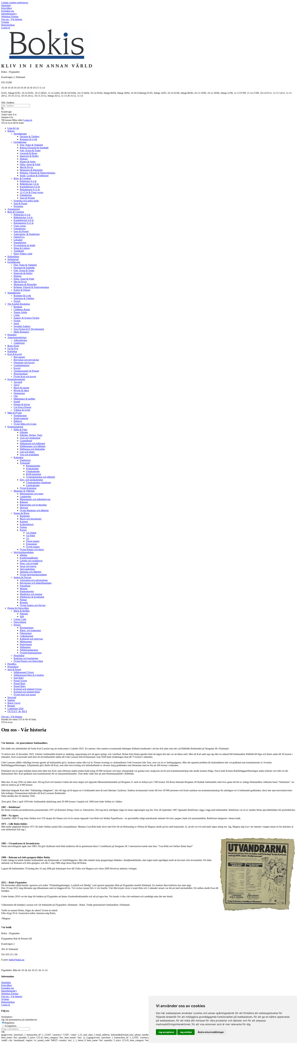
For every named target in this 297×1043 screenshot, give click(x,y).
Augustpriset (13, 209)
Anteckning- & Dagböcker (27, 234)
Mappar (23, 588)
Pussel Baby (20, 686)
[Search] (2, 109)
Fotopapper (31, 544)
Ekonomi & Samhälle (24, 267)
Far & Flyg (12, 348)
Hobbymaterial (21, 418)
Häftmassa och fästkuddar (32, 449)
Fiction (17, 320)
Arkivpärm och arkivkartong (34, 580)
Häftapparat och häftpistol (32, 443)
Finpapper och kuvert (24, 362)
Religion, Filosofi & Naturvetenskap (37, 172)
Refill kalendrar (33, 474)
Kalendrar (12, 351)
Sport (16, 323)
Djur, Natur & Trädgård (31, 145)
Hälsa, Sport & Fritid (30, 164)
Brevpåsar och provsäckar (26, 359)
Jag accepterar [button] (166, 1032)
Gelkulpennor (26, 636)
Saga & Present (27, 198)
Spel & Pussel (20, 203)
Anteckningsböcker (16, 337)
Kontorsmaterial (15, 426)
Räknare (24, 502)
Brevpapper (19, 357)
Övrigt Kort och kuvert (25, 376)
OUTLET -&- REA (17, 711)
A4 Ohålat (31, 532)
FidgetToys (19, 237)
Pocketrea (18, 206)
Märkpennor (26, 641)
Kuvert (17, 368)
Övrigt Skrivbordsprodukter (33, 574)
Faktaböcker (26, 195)
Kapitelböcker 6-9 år (30, 186)
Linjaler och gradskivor (31, 560)
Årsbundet (25, 463)
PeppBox (12, 664)
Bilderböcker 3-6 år (29, 184)
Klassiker (12, 334)
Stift (22, 616)
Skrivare (24, 507)
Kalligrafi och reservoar (31, 638)
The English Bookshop (18, 304)
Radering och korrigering (26, 658)
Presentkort (12, 666)
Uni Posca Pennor (22, 407)
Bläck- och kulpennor (30, 630)
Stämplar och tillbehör (30, 571)
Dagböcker (25, 460)
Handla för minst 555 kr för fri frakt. (19, 720)
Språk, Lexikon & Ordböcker (34, 175)
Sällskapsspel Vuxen (24, 672)
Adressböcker (20, 340)
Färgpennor (19, 393)
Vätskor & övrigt (22, 410)
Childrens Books (22, 309)
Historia (24, 159)
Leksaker (18, 239)
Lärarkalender (33, 485)
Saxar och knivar (28, 566)
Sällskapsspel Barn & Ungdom (29, 675)
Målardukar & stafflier (24, 398)
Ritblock (18, 421)
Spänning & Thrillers (24, 298)
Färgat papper (32, 541)
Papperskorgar (27, 591)
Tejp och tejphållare (29, 454)
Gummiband (26, 440)
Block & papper (21, 387)
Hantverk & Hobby (29, 156)
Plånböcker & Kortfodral (32, 597)
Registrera (9, 1022)
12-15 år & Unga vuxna (31, 192)
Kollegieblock (27, 524)
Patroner (24, 613)
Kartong (24, 521)
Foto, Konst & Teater (30, 150)
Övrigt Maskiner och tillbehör (34, 510)
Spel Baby (19, 678)
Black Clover (13, 703)
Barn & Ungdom (15, 212)
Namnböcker (20, 242)
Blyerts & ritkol (21, 390)
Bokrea (11, 131)
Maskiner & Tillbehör (24, 491)
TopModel (19, 251)
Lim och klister (27, 451)
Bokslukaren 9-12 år (30, 189)
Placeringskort (21, 373)
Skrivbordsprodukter (24, 552)
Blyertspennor (27, 627)
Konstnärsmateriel (16, 379)
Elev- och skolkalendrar (31, 479)
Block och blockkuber (30, 518)
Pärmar (23, 599)
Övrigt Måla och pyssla (25, 424)
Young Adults (20, 312)
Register (24, 602)
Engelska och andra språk (26, 200)
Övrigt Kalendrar (28, 488)
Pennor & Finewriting (18, 608)
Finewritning (20, 622)
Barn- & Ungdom (22, 178)
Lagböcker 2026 (15, 708)
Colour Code (20, 619)
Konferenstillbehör (29, 558)
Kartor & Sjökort (22, 290)
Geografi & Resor (28, 153)
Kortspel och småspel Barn (27, 691)
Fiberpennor (26, 633)
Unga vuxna (20, 225)
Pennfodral (19, 655)
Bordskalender (33, 465)
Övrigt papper (33, 546)
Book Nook (13, 345)
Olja (16, 396)
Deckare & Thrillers (29, 136)
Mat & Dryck (26, 167)
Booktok (18, 306)
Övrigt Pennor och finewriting (28, 661)
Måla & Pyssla (14, 412)
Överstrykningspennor (31, 652)
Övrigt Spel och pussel (25, 694)
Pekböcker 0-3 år (28, 181)
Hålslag (23, 555)
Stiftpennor (25, 647)
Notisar (23, 527)
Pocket (17, 301)
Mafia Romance (21, 332)
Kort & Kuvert (14, 354)
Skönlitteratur (20, 133)
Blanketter (25, 516)
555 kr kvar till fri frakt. (12, 123)
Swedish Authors (22, 326)
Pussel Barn (19, 683)
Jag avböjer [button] (186, 1032)
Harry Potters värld (23, 253)
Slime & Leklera (22, 248)
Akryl (16, 385)
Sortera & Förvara (22, 577)
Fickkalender (32, 468)
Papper (23, 530)
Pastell (17, 401)
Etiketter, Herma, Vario (31, 435)
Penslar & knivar (22, 404)
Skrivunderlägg (27, 569)
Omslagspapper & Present (26, 371)
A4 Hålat (30, 535)
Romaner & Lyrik (28, 139)
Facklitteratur (20, 142)
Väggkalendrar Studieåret (38, 482)
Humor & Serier (28, 161)
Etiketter (24, 432)
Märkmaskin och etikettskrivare (35, 499)
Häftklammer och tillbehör (32, 446)
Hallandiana (13, 256)
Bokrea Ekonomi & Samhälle (34, 147)
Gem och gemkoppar (30, 438)
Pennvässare (26, 644)
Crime (17, 315)
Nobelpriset (13, 259)
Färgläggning (20, 415)
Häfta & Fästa (20, 429)
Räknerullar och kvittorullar (33, 505)
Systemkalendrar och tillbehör (40, 477)
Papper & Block (21, 513)
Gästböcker (19, 343)
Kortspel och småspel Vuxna (28, 689)
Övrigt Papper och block (32, 549)
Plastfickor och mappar (31, 594)
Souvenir (11, 697)
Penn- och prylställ (29, 563)
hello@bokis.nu (16, 959)
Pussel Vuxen (20, 680)
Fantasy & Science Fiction (26, 318)
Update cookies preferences (14, 2)
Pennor (17, 625)
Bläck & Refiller (22, 611)
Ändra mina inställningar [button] (211, 1032)
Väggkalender (33, 471)
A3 (27, 538)
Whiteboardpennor (29, 650)
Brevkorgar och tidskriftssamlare (36, 583)
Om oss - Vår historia (11, 716)
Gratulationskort (21, 365)
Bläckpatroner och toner (31, 493)
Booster (11, 705)
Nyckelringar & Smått (24, 245)
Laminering (25, 496)
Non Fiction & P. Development (29, 329)
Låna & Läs (13, 128)
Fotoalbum (25, 585)
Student (11, 700)
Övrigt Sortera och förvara (32, 605)
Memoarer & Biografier (31, 170)
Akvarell (18, 382)
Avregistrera (10, 1026)
